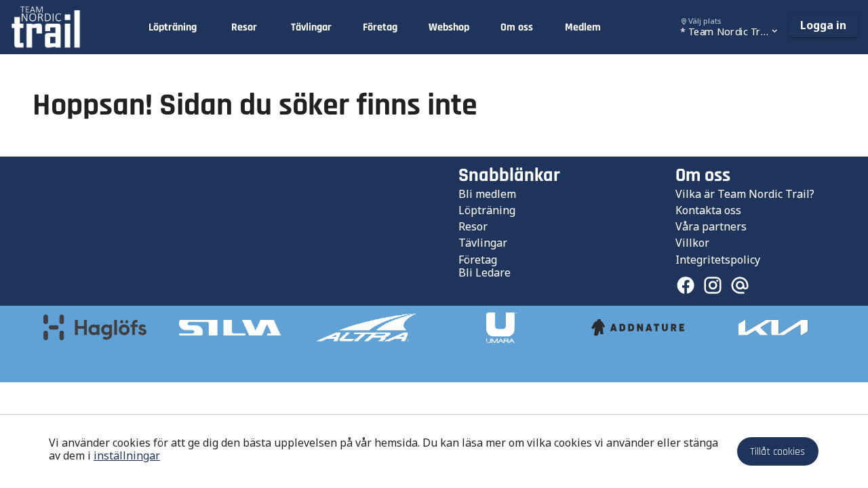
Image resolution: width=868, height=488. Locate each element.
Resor (473, 226)
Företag (477, 259)
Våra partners (711, 226)
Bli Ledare (484, 272)
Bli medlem (487, 193)
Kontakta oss (708, 210)
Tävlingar (482, 242)
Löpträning (486, 210)
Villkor (692, 242)
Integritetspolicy (717, 259)
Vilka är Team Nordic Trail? (744, 193)
